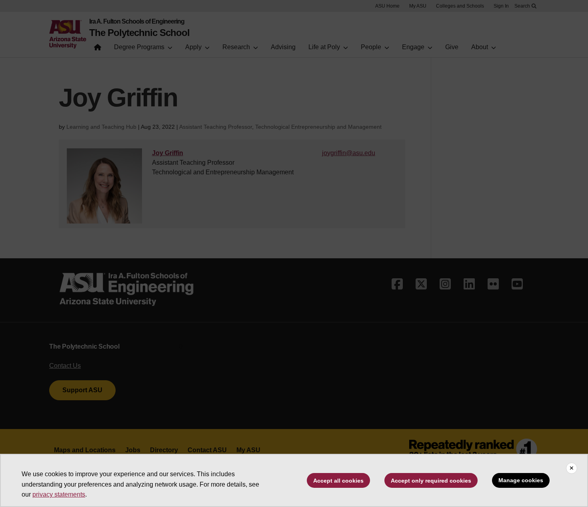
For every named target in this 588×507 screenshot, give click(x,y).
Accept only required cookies (431, 480)
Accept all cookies (338, 480)
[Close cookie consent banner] (571, 468)
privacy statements (58, 494)
